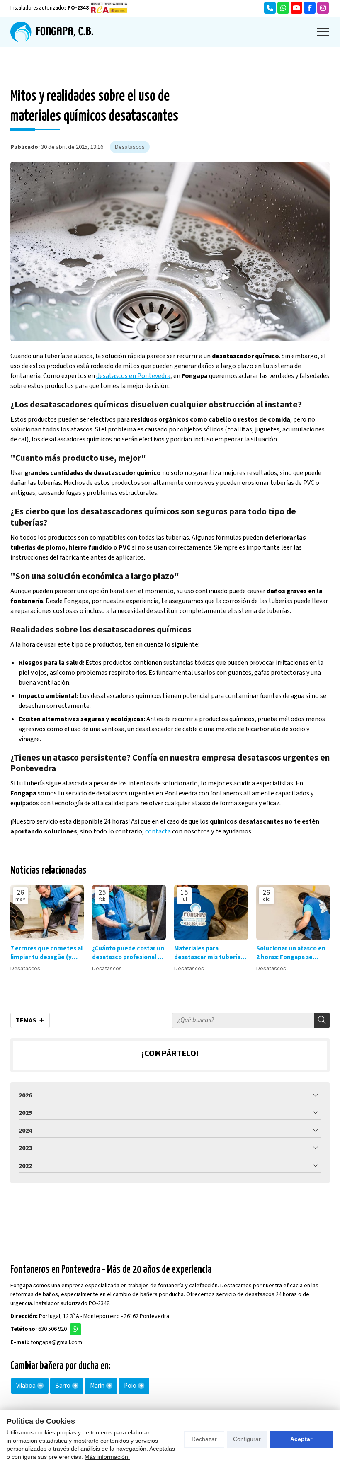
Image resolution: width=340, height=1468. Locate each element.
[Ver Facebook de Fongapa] (310, 8)
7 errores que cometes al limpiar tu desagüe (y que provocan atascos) (46, 953)
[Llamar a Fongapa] (270, 8)
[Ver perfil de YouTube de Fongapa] (296, 8)
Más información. (107, 1456)
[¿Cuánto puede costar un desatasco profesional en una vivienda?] (129, 912)
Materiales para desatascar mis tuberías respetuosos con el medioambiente (208, 953)
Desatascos (130, 147)
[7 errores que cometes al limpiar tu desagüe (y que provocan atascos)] (47, 912)
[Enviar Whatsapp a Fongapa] (283, 8)
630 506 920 (52, 1329)
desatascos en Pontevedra (133, 375)
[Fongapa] (51, 32)
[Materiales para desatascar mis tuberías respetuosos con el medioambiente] (211, 912)
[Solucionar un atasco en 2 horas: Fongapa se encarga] (293, 912)
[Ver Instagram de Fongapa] (323, 8)
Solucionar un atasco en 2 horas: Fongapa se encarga (290, 953)
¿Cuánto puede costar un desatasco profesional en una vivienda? (128, 953)
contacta (158, 831)
